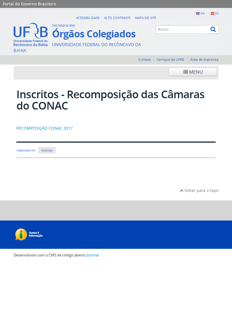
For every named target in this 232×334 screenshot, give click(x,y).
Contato (144, 59)
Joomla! (93, 255)
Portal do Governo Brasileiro (29, 4)
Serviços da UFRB (170, 59)
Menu (195, 71)
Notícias (47, 150)
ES (216, 13)
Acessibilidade (88, 18)
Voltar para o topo (200, 190)
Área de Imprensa (204, 59)
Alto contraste (117, 18)
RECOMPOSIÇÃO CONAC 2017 (44, 128)
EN (203, 13)
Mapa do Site (145, 18)
